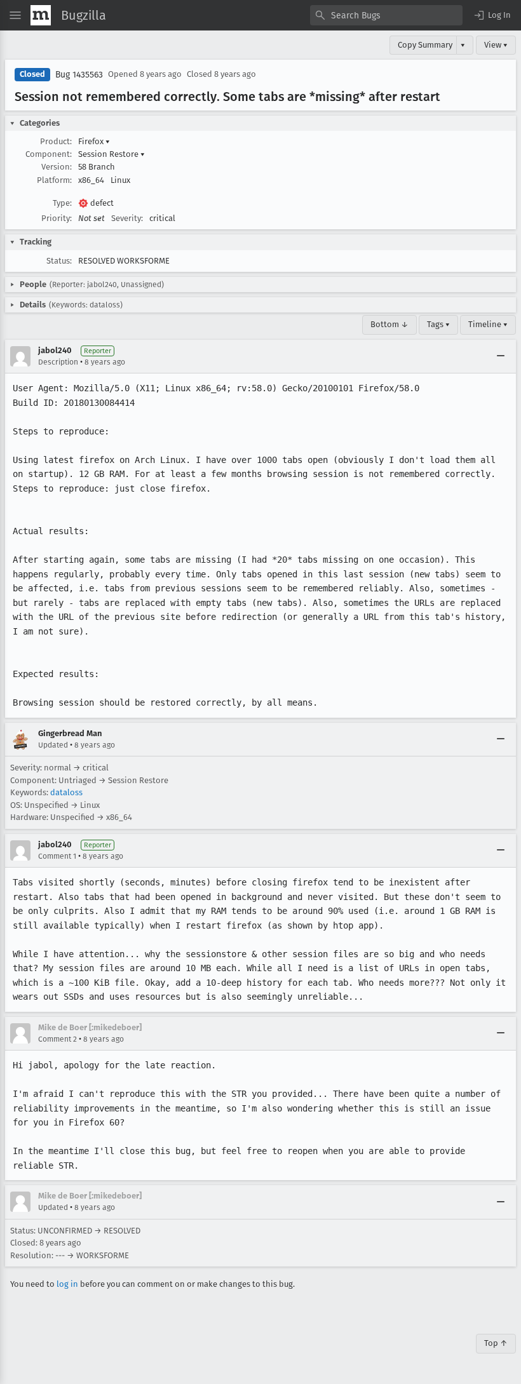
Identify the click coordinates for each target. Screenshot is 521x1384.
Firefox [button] (94, 141)
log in (67, 1284)
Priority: (56, 218)
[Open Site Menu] (15, 15)
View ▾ (496, 45)
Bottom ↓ (389, 324)
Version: (56, 166)
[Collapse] (501, 356)
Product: (56, 141)
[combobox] (386, 15)
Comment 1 (57, 856)
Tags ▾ (438, 324)
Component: (48, 154)
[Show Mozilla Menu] (40, 15)
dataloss (66, 792)
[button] (492, 15)
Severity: (127, 218)
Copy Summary (425, 45)
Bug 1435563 (79, 74)
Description (58, 362)
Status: (59, 260)
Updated (53, 745)
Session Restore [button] (111, 154)
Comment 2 (57, 1039)
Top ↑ (496, 1343)
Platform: (54, 180)
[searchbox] (386, 15)
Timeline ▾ (488, 324)
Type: (62, 203)
